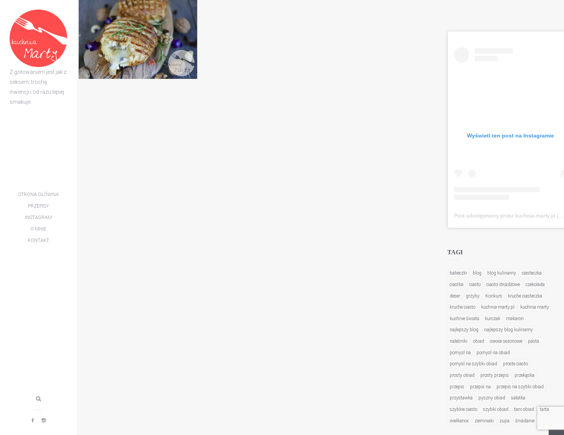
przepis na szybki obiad (520, 386)
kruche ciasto (462, 307)
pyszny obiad (491, 398)
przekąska (524, 375)
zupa (505, 421)
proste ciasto (515, 363)
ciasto (475, 284)
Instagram (38, 217)
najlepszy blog (464, 329)
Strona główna (38, 194)
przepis (457, 386)
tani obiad (524, 409)
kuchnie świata (464, 318)
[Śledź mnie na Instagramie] (44, 420)
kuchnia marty (534, 307)
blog (477, 273)
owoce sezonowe (506, 341)
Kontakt (38, 240)
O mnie (38, 229)
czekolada (535, 284)
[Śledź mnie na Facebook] (32, 420)
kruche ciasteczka (525, 296)
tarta (544, 409)
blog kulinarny (501, 273)
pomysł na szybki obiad (473, 363)
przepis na (480, 386)
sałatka (518, 398)
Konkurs (493, 296)
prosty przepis (494, 375)
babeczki (458, 273)
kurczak (492, 318)
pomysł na (460, 352)
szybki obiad (495, 409)
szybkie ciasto (463, 409)
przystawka (461, 398)
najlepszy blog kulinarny (508, 329)
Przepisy (38, 206)
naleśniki (458, 341)
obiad (478, 341)
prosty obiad (462, 375)
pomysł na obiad (493, 352)
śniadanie (524, 421)
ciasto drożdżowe (503, 284)
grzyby (473, 296)
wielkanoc (459, 421)
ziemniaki (484, 421)
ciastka (456, 284)
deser (455, 296)
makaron (515, 318)
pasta (533, 341)
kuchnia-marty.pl (498, 307)
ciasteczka (532, 273)
